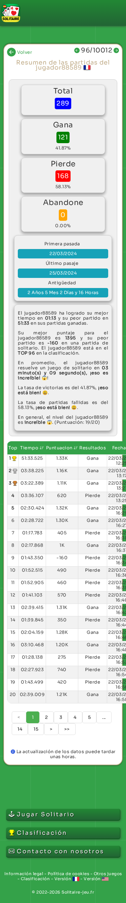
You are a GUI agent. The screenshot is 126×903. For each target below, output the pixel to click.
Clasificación (35, 878)
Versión (63, 878)
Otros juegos (108, 873)
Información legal (23, 873)
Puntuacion (60, 448)
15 (36, 729)
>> (67, 729)
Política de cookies (68, 873)
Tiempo (30, 448)
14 (19, 729)
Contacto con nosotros (60, 851)
